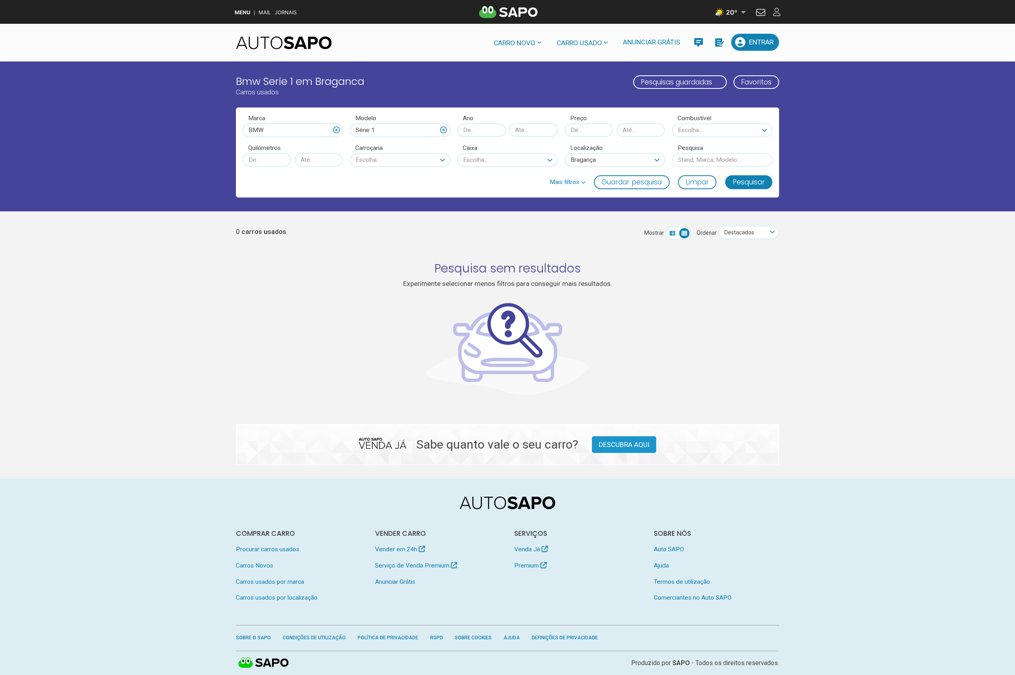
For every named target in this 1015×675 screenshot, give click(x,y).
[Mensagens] (698, 42)
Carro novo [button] (514, 43)
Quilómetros (264, 147)
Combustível (694, 118)
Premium (527, 565)
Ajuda (661, 565)
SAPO (263, 663)
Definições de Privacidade (565, 637)
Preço (578, 118)
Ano (468, 118)
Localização (586, 147)
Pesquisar (749, 182)
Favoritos (756, 82)
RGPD (436, 637)
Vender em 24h (397, 549)
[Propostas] (719, 42)
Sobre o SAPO (253, 637)
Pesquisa (690, 147)
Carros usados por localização (277, 597)
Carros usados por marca (270, 581)
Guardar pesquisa (631, 182)
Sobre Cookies (473, 637)
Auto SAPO (669, 549)
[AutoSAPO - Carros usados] (284, 43)
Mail (265, 12)
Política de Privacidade (388, 637)
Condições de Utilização (314, 637)
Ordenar (707, 233)
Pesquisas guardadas (676, 82)
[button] (568, 182)
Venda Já (528, 549)
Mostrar (654, 233)
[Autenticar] (760, 13)
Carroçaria (369, 147)
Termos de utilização (682, 581)
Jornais (286, 12)
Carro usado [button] (579, 43)
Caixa (470, 147)
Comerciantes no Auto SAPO (693, 597)
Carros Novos (254, 565)
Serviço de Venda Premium (413, 565)
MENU (242, 12)
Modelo (365, 118)
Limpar (697, 182)
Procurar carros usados (267, 549)
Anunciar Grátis (651, 42)
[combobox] (293, 130)
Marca (256, 118)
